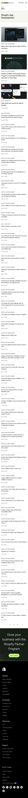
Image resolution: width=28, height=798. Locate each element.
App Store (5, 709)
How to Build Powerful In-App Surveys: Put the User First (13, 573)
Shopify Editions (6, 682)
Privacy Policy (6, 777)
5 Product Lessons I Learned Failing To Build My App (13, 616)
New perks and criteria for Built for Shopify (12, 104)
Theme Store (5, 706)
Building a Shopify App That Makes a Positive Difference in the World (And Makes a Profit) (13, 356)
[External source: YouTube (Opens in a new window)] (11, 787)
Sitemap (4, 780)
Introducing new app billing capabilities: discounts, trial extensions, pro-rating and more (14, 281)
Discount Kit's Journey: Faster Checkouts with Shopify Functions (13, 127)
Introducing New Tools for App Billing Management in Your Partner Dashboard (11, 593)
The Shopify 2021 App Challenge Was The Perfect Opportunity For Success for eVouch (12, 304)
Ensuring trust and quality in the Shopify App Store (12, 324)
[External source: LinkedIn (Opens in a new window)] (21, 787)
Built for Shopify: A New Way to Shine (11, 226)
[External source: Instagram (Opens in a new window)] (14, 787)
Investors (4, 688)
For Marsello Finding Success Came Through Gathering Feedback (12, 293)
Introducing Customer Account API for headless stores (13, 184)
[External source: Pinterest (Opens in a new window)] (3, 791)
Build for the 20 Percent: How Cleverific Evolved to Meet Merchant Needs (13, 424)
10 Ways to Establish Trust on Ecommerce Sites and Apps (13, 402)
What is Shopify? (7, 679)
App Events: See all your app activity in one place (13, 47)
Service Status (6, 757)
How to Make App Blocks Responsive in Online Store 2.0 (13, 522)
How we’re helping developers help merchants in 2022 (13, 345)
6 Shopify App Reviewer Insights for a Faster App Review (12, 605)
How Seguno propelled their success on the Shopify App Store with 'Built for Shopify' (12, 116)
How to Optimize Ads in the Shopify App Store (13, 205)
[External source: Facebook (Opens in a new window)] (3, 787)
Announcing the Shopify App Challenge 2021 (12, 532)
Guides (4, 730)
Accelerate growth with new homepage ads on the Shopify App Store (13, 172)
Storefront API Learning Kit (8, 551)
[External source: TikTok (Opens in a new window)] (18, 787)
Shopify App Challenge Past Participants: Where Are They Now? (13, 458)
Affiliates (4, 715)
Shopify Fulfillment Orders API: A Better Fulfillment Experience (11, 478)
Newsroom (5, 691)
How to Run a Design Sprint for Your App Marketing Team (11, 390)
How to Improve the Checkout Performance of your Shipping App (13, 248)
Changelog (5, 739)
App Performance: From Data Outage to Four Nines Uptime (13, 447)
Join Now (21, 2)
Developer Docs (6, 703)
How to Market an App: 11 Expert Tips (11, 468)
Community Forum (7, 751)
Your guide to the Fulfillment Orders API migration (13, 314)
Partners (4, 712)
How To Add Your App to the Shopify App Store (13, 583)
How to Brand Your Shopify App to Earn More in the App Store (13, 490)
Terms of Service (7, 771)
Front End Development (7, 180)
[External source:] (22, 624)
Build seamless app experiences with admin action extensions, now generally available (12, 150)
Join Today (14, 655)
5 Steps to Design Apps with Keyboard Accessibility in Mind (11, 510)
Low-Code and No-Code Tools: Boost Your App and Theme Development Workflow (13, 236)
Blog (3, 724)
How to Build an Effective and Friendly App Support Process (12, 413)
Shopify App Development (8, 43)
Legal (3, 774)
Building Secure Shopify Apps (9, 335)
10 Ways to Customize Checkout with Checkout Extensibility (13, 216)
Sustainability (5, 694)
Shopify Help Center (7, 748)
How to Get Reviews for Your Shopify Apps (12, 500)
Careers (4, 685)
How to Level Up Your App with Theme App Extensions (12, 368)
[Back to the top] (4, 669)
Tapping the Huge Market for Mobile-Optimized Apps (13, 270)
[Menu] (26, 2)
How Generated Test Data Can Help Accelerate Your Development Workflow (13, 195)
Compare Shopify (7, 727)
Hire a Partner (6, 754)
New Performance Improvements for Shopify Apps (13, 259)
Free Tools (5, 736)
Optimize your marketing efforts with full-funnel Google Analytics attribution (13, 161)
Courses (4, 733)
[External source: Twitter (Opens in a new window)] (7, 787)
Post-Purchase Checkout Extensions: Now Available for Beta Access (12, 561)
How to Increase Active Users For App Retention (14, 542)
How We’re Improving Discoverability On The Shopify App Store (13, 379)
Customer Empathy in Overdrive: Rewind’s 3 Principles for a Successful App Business (12, 435)
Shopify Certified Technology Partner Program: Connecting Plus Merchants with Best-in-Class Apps (13, 76)
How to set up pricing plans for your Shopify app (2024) (13, 139)
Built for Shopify (5, 100)
